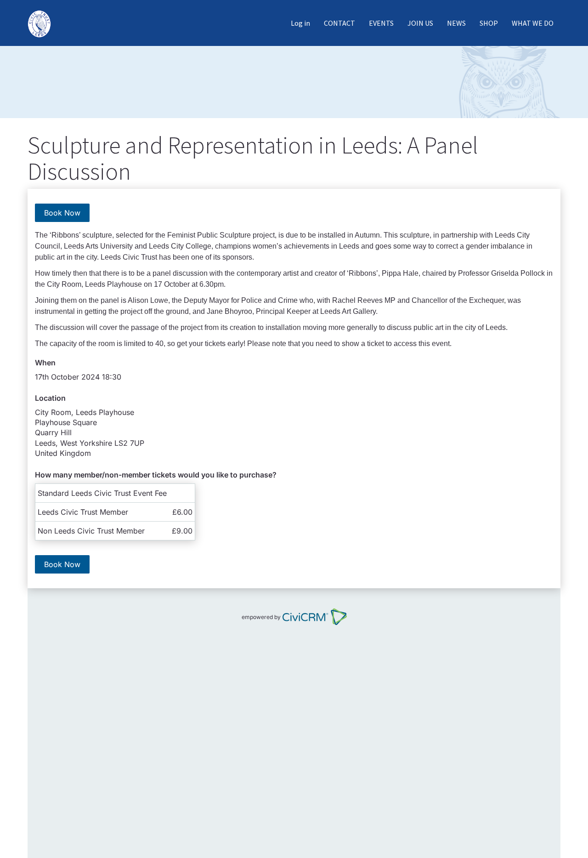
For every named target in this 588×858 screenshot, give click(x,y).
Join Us (420, 23)
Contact (339, 23)
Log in (300, 23)
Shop (489, 23)
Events (381, 23)
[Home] (43, 23)
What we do (533, 23)
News (456, 23)
